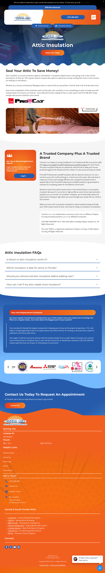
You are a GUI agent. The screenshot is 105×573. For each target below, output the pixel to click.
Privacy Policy (44, 565)
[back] (8, 367)
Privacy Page (85, 2)
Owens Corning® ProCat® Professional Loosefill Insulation (65, 165)
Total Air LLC (13, 531)
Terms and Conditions (58, 565)
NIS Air (10, 533)
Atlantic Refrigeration (16, 525)
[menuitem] (52, 453)
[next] (96, 367)
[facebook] (6, 547)
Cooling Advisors (14, 528)
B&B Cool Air (13, 523)
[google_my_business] (18, 547)
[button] (93, 17)
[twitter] (10, 547)
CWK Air (11, 520)
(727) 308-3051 (86, 93)
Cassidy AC (12, 518)
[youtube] (14, 547)
